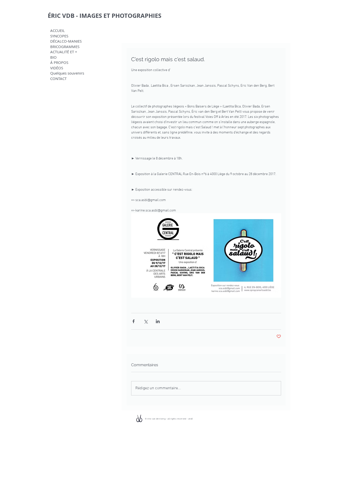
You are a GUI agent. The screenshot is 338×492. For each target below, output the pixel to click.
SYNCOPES (59, 36)
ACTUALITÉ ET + (63, 52)
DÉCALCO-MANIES (66, 41)
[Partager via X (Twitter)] (145, 321)
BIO (53, 57)
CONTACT (58, 79)
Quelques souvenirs (67, 73)
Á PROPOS (59, 62)
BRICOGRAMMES (64, 47)
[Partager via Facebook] (133, 321)
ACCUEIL (57, 30)
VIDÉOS (56, 68)
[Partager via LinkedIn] (157, 321)
